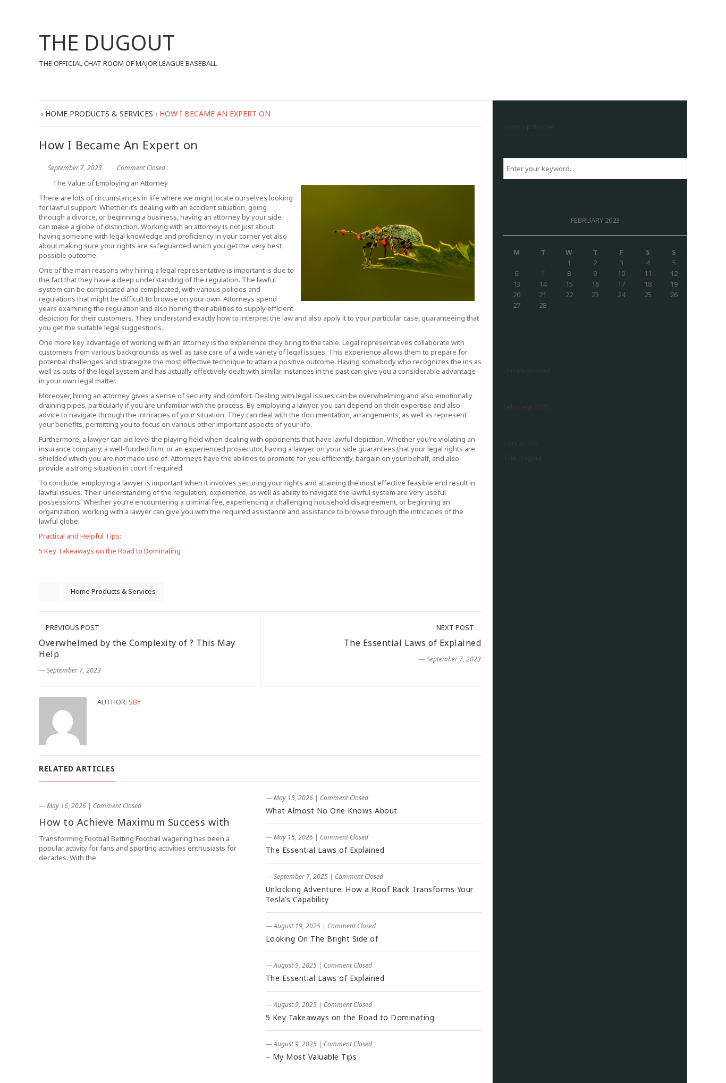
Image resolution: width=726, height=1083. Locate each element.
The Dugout (522, 458)
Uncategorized (527, 370)
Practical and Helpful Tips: (80, 536)
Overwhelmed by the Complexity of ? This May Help (137, 648)
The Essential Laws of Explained (413, 643)
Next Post (456, 627)
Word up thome (528, 126)
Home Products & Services (113, 591)
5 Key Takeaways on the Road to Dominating (110, 551)
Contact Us (520, 443)
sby (135, 702)
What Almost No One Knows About (332, 810)
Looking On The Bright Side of (322, 939)
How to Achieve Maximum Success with (134, 822)
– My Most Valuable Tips (311, 1057)
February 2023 (525, 407)
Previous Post (71, 627)
